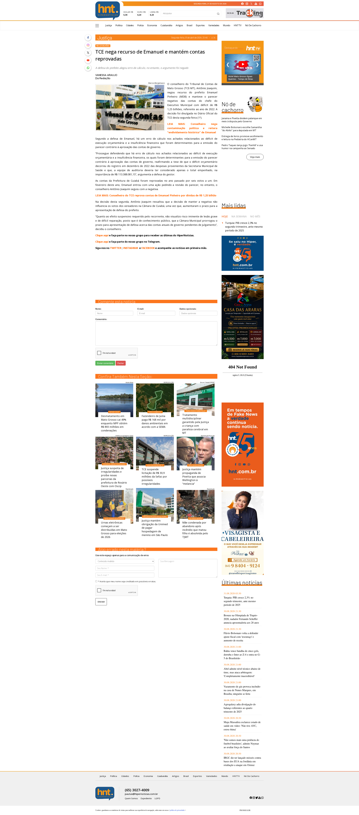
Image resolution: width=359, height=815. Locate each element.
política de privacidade (177, 810)
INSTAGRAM (130, 248)
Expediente (146, 798)
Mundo (226, 25)
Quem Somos (131, 798)
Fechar (121, 363)
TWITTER (115, 248)
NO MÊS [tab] (255, 216)
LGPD (157, 798)
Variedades (213, 25)
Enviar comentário (105, 363)
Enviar (101, 601)
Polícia (140, 25)
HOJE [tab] (225, 216)
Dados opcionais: (188, 308)
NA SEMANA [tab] (239, 216)
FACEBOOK (148, 248)
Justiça (108, 25)
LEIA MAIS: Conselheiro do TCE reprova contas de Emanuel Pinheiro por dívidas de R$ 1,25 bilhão (155, 195)
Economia (152, 25)
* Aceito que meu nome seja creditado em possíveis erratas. (127, 581)
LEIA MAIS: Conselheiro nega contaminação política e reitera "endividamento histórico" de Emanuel (192, 128)
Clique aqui (102, 235)
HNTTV (237, 25)
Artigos (179, 25)
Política (118, 25)
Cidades (130, 25)
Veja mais (255, 157)
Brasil (189, 25)
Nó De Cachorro (253, 25)
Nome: (98, 308)
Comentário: (101, 319)
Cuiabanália (166, 25)
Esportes (200, 25)
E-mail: (140, 308)
